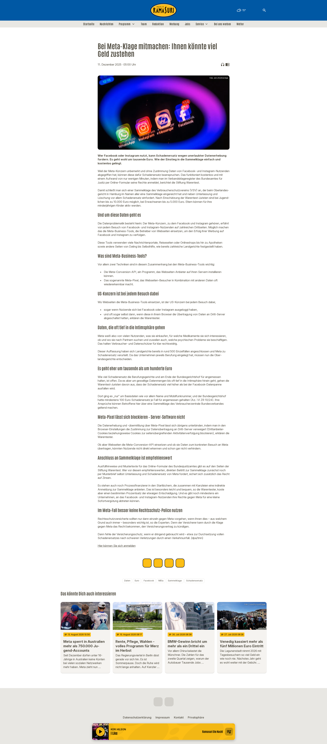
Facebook (149, 580)
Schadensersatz (194, 580)
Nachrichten (106, 24)
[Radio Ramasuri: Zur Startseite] (163, 10)
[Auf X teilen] (158, 563)
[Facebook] (64, 10)
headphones (223, 64)
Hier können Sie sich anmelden (117, 545)
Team (144, 24)
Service (200, 24)
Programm (124, 24)
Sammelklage (175, 580)
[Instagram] (70, 10)
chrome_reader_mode (227, 64)
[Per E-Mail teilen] (180, 563)
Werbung (174, 24)
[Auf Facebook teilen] (147, 563)
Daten (127, 580)
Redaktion (158, 24)
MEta (160, 580)
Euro (137, 580)
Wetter (240, 24)
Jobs (187, 24)
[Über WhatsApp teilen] (169, 563)
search (264, 10)
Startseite (88, 24)
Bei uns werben (222, 24)
